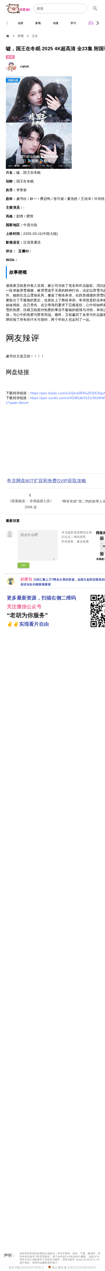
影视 (21, 36)
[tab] (20, 23)
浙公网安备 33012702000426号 (73, 1267)
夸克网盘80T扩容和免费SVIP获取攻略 (46, 480)
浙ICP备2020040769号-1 (26, 1267)
